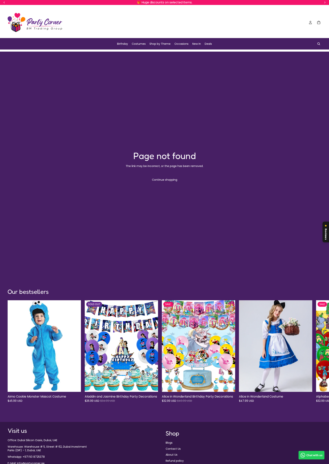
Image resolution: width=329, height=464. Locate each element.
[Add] (229, 386)
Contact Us (173, 448)
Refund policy (175, 460)
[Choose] (75, 386)
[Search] (319, 44)
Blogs (169, 443)
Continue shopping (164, 180)
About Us (171, 455)
